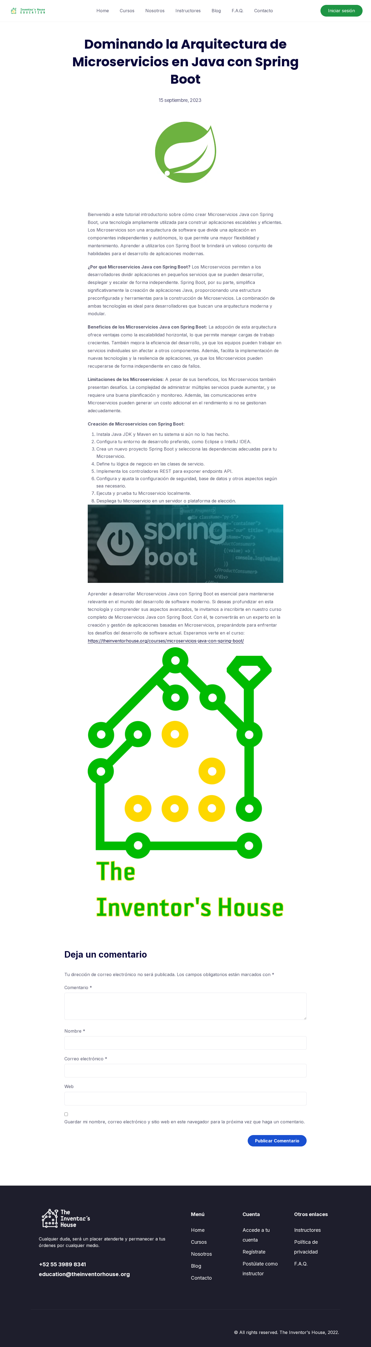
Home (102, 10)
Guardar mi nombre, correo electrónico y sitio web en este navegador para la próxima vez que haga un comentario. (184, 1121)
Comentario (78, 987)
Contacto (263, 10)
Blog (216, 10)
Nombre (74, 1031)
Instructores (188, 10)
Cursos (127, 10)
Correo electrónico (85, 1058)
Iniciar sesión (341, 10)
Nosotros (155, 10)
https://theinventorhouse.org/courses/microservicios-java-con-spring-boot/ (166, 640)
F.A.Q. (237, 10)
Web (69, 1086)
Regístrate (254, 1252)
